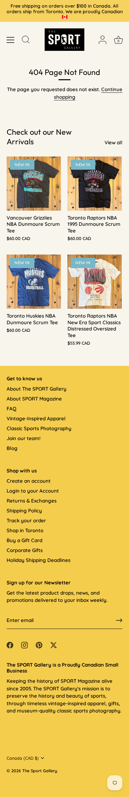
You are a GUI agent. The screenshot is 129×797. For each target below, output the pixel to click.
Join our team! (24, 438)
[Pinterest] (39, 644)
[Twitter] (53, 644)
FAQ (11, 408)
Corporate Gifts (25, 550)
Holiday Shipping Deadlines (38, 560)
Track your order (26, 520)
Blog (12, 448)
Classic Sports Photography (39, 428)
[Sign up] (119, 620)
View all (113, 142)
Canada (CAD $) (23, 758)
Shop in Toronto (25, 530)
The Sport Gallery (39, 770)
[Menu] (10, 40)
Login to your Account (33, 491)
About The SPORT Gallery (36, 389)
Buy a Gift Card (24, 540)
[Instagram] (24, 644)
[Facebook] (10, 644)
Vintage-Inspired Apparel (36, 418)
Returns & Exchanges (32, 501)
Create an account (29, 481)
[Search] (26, 40)
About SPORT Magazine (34, 399)
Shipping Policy (24, 510)
